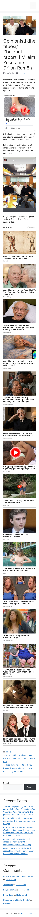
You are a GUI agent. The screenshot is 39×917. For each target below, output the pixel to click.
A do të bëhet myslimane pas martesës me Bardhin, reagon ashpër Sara (19, 758)
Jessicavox (8, 885)
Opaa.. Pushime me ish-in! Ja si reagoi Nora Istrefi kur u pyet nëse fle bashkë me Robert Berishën (19, 851)
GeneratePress (27, 914)
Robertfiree (8, 895)
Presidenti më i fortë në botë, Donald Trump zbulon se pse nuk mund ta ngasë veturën (17, 768)
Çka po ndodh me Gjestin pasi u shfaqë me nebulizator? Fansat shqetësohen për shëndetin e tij (17, 842)
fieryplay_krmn (9, 890)
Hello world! (11, 880)
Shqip (8, 752)
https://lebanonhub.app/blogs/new (18, 876)
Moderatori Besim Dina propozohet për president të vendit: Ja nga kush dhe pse (19, 821)
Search (6, 783)
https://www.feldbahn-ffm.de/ (16, 900)
